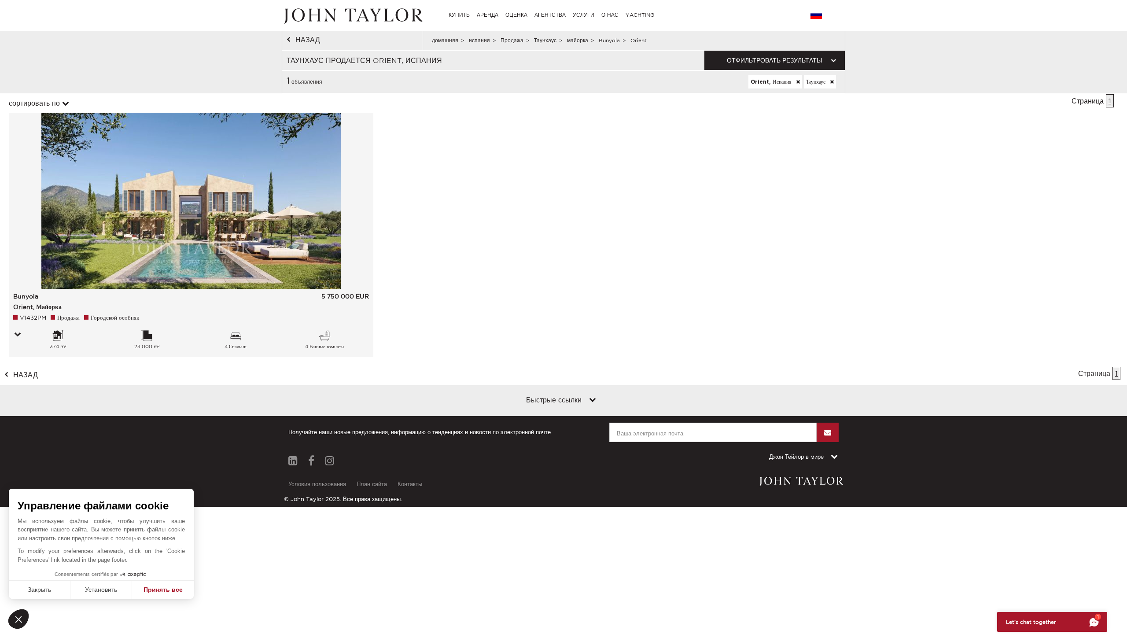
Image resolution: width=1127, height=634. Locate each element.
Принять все (163, 589)
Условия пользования (317, 484)
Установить (101, 589)
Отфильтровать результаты (774, 60)
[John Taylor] (352, 15)
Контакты (410, 484)
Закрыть (39, 589)
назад (307, 40)
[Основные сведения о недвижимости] (17, 335)
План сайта (372, 484)
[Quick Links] (592, 400)
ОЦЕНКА (516, 15)
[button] (18, 619)
